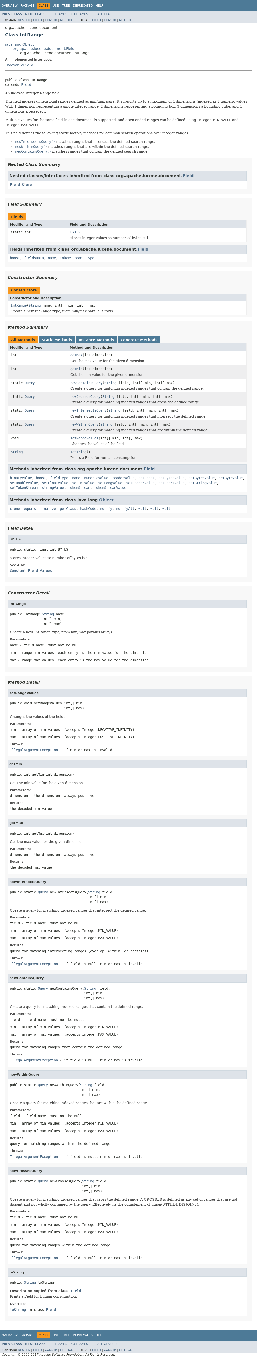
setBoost (146, 478)
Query (30, 383)
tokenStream (71, 258)
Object (106, 500)
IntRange (19, 305)
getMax (76, 355)
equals (30, 509)
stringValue (53, 488)
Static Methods (57, 340)
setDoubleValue (24, 483)
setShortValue (171, 483)
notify (106, 509)
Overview (10, 5)
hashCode (88, 509)
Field (37, 20)
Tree (66, 5)
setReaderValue (140, 483)
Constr (51, 20)
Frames (61, 14)
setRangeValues (84, 438)
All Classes (107, 14)
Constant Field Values (31, 571)
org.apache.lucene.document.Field (43, 49)
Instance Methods (96, 340)
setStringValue (202, 483)
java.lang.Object (19, 44)
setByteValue (231, 478)
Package (27, 5)
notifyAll (125, 509)
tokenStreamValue (110, 488)
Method (66, 20)
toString (78, 452)
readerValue (123, 478)
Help (99, 5)
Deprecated (83, 5)
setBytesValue (171, 478)
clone (15, 509)
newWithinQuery (84, 424)
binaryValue (21, 478)
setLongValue (110, 483)
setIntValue (83, 483)
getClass (68, 509)
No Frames (79, 14)
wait (142, 509)
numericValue (96, 478)
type (90, 258)
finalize (48, 509)
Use (56, 5)
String (35, 305)
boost (15, 258)
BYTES (75, 232)
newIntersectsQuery (88, 410)
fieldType (59, 478)
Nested (24, 20)
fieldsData (34, 258)
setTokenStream (24, 488)
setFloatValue (55, 483)
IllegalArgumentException (34, 750)
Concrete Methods (139, 340)
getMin (76, 369)
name (52, 258)
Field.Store (21, 185)
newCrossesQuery (85, 397)
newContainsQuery (86, 383)
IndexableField (19, 65)
